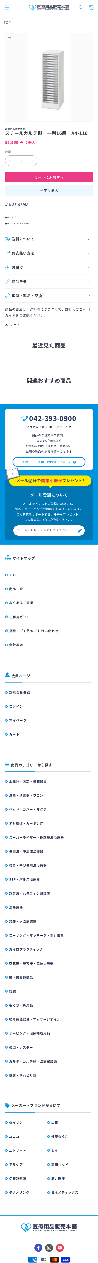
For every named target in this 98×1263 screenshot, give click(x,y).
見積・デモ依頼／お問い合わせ (34, 631)
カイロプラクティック (26, 949)
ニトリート (17, 1150)
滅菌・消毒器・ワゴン (26, 795)
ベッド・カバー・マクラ (28, 809)
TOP (7, 22)
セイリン (16, 1122)
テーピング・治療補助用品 (29, 1033)
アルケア (16, 1164)
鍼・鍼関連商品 (21, 977)
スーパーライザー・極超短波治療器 (36, 837)
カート (14, 734)
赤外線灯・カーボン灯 (26, 823)
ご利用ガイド (19, 617)
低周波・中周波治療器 (26, 851)
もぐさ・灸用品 (21, 1005)
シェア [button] (15, 324)
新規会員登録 (19, 692)
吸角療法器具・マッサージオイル (34, 1019)
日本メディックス (64, 1192)
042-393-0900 (52, 418)
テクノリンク (19, 1192)
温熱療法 (16, 907)
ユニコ (14, 1136)
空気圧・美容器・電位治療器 (31, 963)
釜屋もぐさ (59, 1136)
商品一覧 (16, 588)
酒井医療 (58, 1178)
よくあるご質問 (21, 602)
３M (54, 1150)
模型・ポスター (21, 1047)
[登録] (80, 530)
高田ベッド (59, 1164)
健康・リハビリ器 (22, 1075)
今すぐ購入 (49, 190)
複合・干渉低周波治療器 (28, 865)
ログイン (16, 706)
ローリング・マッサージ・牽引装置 (36, 935)
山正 (54, 1122)
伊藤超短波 (17, 1178)
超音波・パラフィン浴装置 (29, 893)
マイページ (18, 720)
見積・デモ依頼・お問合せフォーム (47, 462)
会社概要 (16, 644)
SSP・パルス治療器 (24, 879)
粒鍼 (12, 991)
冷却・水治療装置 (22, 921)
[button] (7, 8)
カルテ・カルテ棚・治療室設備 (33, 1061)
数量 (8, 152)
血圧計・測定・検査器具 (28, 781)
